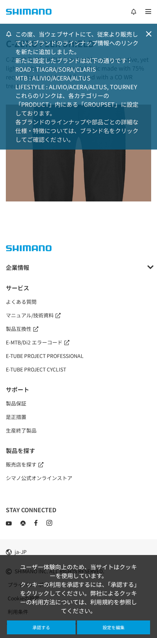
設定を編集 (114, 627)
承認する (41, 627)
